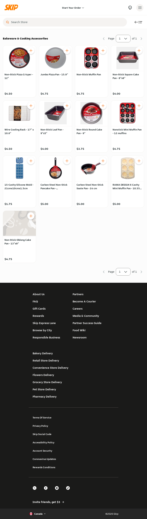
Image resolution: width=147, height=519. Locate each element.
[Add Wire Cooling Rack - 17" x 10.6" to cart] (30, 105)
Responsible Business (46, 337)
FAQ (35, 301)
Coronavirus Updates (44, 459)
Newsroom (80, 337)
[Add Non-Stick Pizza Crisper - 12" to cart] (30, 50)
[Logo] (12, 8)
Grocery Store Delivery (47, 382)
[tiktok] (69, 491)
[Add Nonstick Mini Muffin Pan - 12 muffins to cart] (139, 105)
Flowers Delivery (43, 375)
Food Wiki (79, 330)
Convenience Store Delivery (50, 368)
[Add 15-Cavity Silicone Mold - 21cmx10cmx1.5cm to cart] (30, 160)
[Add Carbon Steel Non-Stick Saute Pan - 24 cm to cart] (102, 160)
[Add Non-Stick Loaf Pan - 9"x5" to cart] (66, 105)
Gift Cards (39, 308)
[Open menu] (139, 7)
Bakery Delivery (43, 353)
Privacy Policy (40, 425)
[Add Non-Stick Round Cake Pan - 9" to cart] (102, 105)
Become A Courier (84, 301)
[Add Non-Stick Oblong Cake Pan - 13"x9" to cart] (30, 215)
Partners (78, 294)
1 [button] (120, 38)
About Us (38, 294)
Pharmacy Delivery (44, 396)
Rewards (38, 316)
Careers (77, 308)
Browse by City (42, 330)
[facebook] (47, 491)
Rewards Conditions (44, 467)
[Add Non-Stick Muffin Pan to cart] (102, 50)
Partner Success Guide (87, 323)
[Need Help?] (130, 7)
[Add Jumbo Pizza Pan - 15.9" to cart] (66, 50)
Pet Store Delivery (44, 389)
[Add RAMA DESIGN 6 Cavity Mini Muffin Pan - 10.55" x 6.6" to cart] (139, 160)
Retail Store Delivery (46, 360)
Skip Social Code (42, 434)
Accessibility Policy (43, 442)
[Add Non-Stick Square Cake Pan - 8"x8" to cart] (139, 50)
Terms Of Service (42, 417)
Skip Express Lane (44, 323)
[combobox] (67, 22)
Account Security (42, 450)
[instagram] (58, 491)
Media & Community (86, 316)
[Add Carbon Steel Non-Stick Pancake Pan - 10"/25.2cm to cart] (66, 160)
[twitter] (36, 491)
